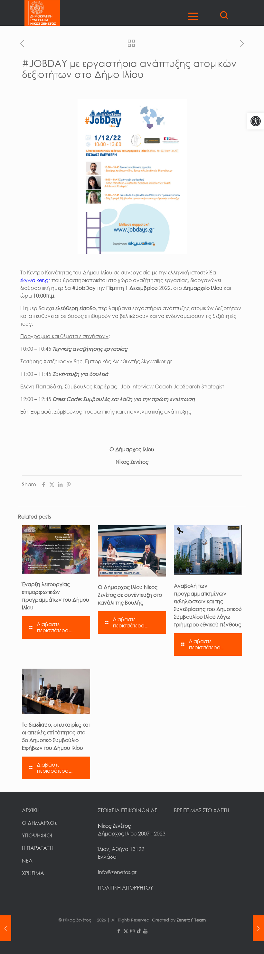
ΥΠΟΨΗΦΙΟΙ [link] (37, 835)
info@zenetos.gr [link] (117, 872)
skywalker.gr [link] (35, 280)
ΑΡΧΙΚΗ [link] (31, 810)
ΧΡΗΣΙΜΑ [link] (33, 873)
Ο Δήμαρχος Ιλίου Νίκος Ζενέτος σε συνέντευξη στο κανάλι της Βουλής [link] (130, 595)
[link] (255, 121)
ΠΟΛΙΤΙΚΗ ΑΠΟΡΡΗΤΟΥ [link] (125, 887)
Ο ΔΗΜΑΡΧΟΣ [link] (39, 823)
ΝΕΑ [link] (27, 860)
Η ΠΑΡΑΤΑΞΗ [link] (37, 848)
